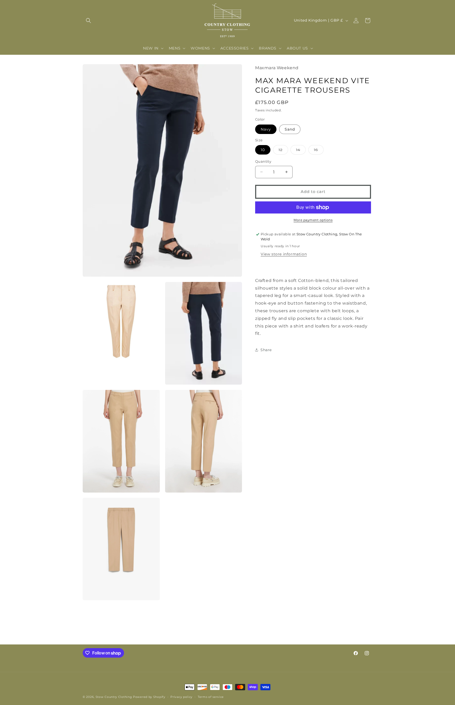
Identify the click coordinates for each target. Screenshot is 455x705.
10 (263, 149)
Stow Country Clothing (114, 697)
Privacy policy (181, 697)
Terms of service (211, 697)
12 (283, 151)
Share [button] (266, 349)
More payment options (313, 220)
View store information (284, 254)
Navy (266, 129)
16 (319, 151)
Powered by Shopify (149, 697)
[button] (88, 20)
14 (301, 151)
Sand (290, 129)
